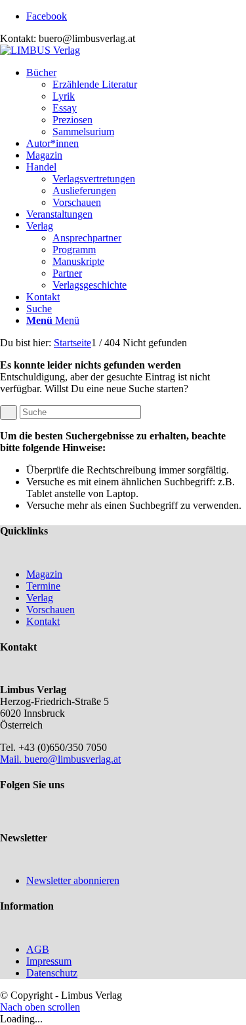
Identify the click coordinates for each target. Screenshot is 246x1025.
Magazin (44, 574)
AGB (37, 949)
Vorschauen (50, 609)
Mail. (12, 759)
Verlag (39, 597)
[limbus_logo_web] (40, 50)
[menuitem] (136, 102)
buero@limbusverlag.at (72, 759)
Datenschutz (51, 972)
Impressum (49, 961)
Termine (43, 586)
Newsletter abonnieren (72, 880)
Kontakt (43, 621)
